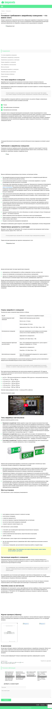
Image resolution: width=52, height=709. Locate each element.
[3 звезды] (12, 662)
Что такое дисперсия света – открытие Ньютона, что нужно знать (41, 678)
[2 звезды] (8, 662)
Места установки (5, 67)
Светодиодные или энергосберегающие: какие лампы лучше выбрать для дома (9, 678)
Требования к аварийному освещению (10, 57)
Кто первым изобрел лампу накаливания (31, 675)
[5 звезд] (22, 662)
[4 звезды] (17, 662)
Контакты (43, 704)
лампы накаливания (7, 187)
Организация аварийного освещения (9, 69)
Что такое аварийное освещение (9, 55)
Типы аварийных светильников (8, 64)
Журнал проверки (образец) (7, 74)
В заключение (4, 76)
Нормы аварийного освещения (8, 62)
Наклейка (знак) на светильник (8, 71)
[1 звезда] (3, 662)
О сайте (37, 704)
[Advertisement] (26, 131)
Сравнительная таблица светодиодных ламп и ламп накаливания (20, 678)
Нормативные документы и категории (10, 59)
